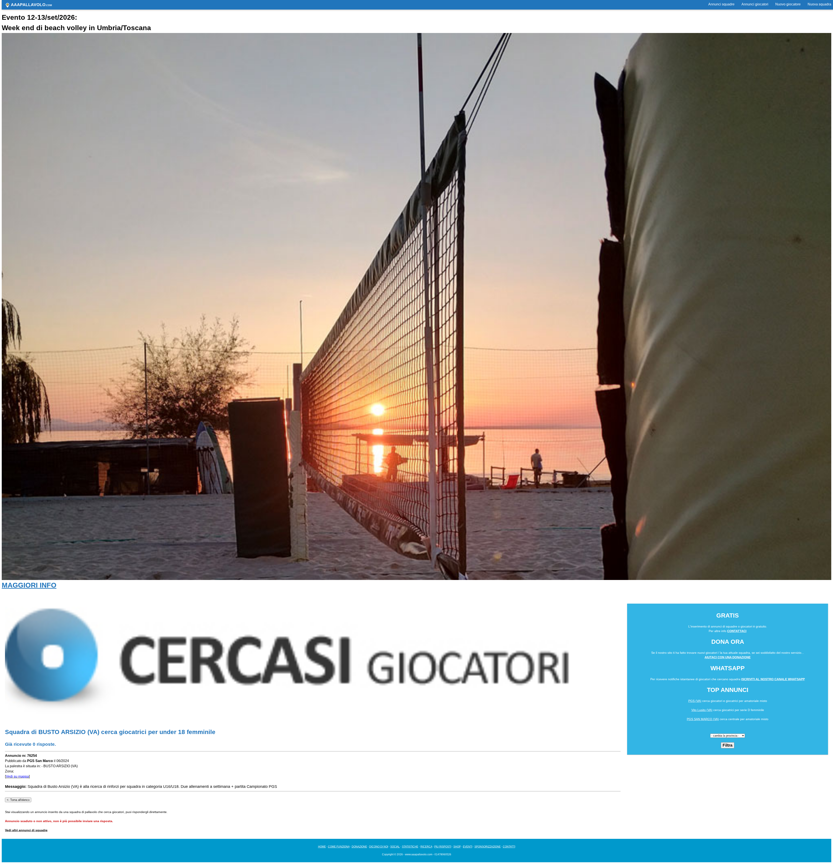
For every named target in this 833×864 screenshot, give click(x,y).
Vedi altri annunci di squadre (26, 830)
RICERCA (426, 846)
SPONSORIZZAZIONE (487, 846)
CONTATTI (509, 846)
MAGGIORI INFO (29, 585)
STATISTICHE (410, 846)
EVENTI (467, 846)
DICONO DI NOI (378, 846)
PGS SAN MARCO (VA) (703, 719)
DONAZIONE (359, 846)
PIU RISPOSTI (442, 846)
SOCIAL (395, 846)
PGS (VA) (694, 701)
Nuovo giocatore (788, 4)
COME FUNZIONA (338, 846)
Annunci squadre (721, 4)
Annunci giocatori (754, 4)
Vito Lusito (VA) (701, 710)
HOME (322, 846)
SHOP (457, 846)
